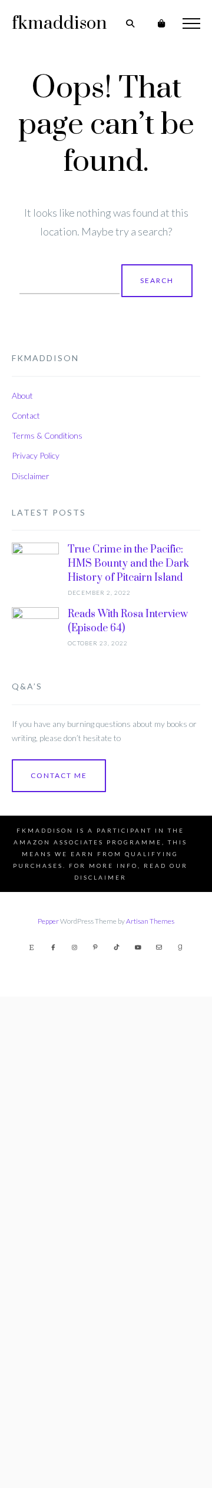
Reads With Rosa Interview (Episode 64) (128, 621)
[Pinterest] (95, 947)
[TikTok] (116, 947)
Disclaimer (30, 476)
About (22, 395)
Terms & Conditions (47, 435)
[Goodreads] (180, 947)
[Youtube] (137, 947)
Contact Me (59, 775)
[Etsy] (31, 947)
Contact (26, 415)
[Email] (159, 947)
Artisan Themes (150, 921)
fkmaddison (59, 23)
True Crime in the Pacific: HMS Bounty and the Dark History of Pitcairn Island (128, 563)
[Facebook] (53, 947)
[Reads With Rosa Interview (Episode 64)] (35, 1047)
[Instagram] (74, 947)
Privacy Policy (35, 455)
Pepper (48, 921)
